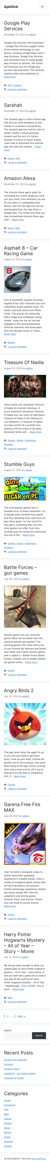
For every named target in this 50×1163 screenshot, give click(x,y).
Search (7, 1030)
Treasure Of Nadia (24, 362)
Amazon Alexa (19, 178)
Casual (11, 784)
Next (21, 1016)
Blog (17, 228)
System (17, 85)
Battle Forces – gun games (20, 570)
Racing (11, 342)
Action (20, 440)
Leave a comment (17, 89)
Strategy (8, 444)
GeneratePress (38, 1158)
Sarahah (13, 105)
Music (11, 228)
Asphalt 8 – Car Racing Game (21, 250)
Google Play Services (17, 25)
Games (11, 440)
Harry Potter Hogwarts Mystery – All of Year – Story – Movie (24, 943)
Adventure (30, 440)
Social (11, 158)
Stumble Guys (19, 464)
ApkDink (11, 7)
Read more (10, 77)
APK (10, 85)
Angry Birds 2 (19, 690)
